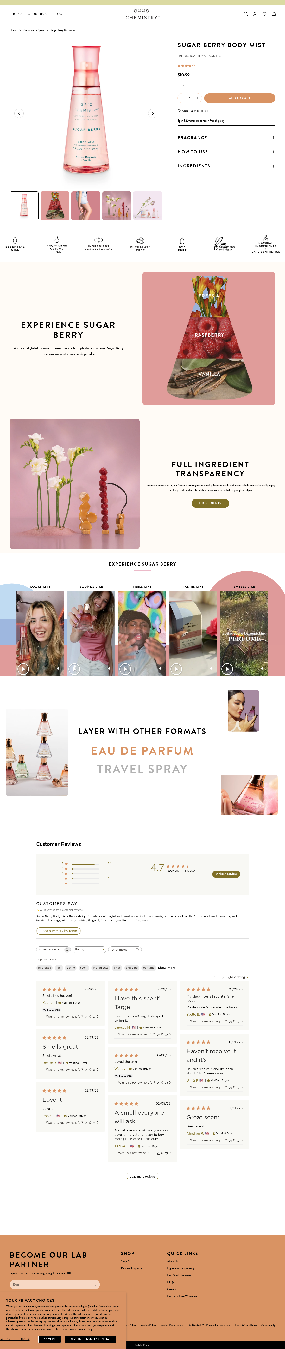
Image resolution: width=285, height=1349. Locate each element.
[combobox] (89, 949)
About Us (172, 1261)
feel (58, 968)
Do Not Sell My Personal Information (209, 1325)
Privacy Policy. (85, 1329)
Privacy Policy (128, 1325)
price (117, 968)
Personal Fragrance (131, 1268)
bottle (71, 968)
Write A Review (226, 874)
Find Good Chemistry (179, 1275)
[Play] (23, 669)
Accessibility (268, 1325)
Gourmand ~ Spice (33, 30)
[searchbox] (50, 950)
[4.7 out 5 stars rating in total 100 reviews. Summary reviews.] (187, 66)
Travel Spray (142, 769)
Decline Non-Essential (90, 1339)
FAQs (170, 1282)
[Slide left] (19, 113)
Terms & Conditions (246, 1325)
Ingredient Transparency (180, 1268)
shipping (132, 968)
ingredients (100, 968)
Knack (146, 1345)
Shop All (125, 1261)
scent (84, 968)
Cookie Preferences (172, 1325)
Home (13, 30)
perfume (148, 968)
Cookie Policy (148, 1325)
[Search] (246, 14)
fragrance (44, 968)
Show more (166, 967)
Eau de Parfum (142, 751)
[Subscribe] (95, 1284)
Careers (171, 1289)
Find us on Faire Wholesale (182, 1296)
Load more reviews (142, 1176)
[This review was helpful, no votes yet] (86, 1017)
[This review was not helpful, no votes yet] (94, 1017)
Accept (49, 1339)
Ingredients (210, 503)
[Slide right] (152, 113)
